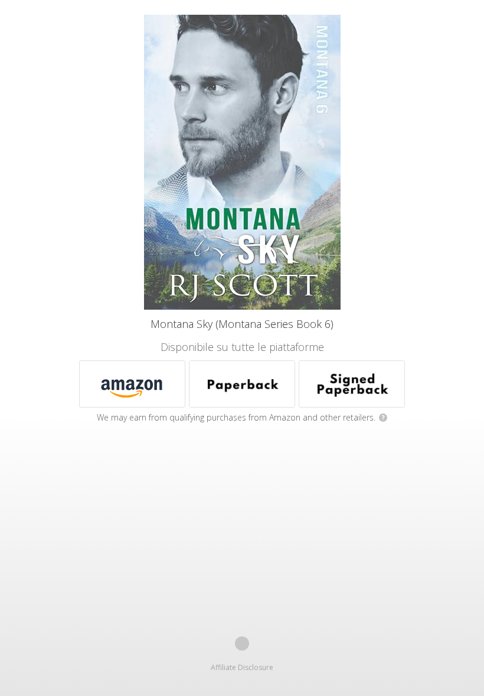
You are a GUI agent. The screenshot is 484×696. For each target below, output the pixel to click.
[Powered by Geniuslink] (242, 643)
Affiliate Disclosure (242, 667)
